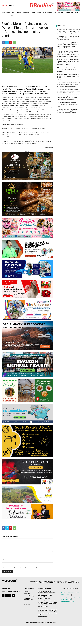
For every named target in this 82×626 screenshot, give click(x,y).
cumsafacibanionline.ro (67, 601)
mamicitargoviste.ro (73, 593)
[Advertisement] (27, 79)
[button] (11, 5)
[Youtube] (13, 595)
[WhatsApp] (14, 42)
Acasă (3, 20)
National (40, 598)
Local (39, 606)
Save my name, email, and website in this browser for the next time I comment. (24, 567)
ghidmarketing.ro (66, 599)
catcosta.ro (77, 597)
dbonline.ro (8, 38)
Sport (7, 20)
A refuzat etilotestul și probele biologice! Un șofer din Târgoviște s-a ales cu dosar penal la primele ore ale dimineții (68, 38)
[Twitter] (7, 42)
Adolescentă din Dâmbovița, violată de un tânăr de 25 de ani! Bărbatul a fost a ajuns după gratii (67, 69)
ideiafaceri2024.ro (66, 595)
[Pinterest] (10, 42)
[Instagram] (6, 595)
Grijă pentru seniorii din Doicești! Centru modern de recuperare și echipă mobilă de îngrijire (67, 104)
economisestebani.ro (67, 597)
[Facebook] (3, 42)
